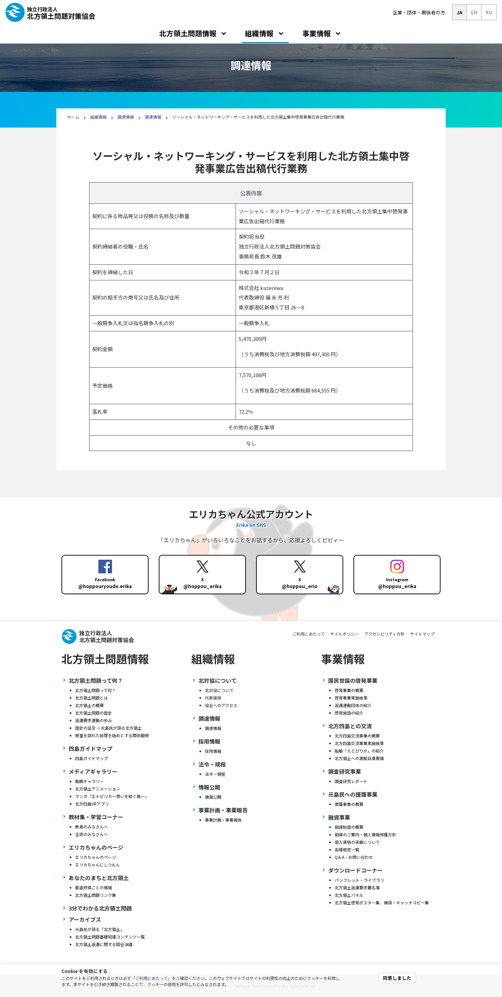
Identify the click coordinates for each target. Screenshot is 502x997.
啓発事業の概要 (349, 690)
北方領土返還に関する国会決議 (104, 944)
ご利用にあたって (151, 978)
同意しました (397, 977)
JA (459, 12)
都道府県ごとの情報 (93, 887)
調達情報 (125, 117)
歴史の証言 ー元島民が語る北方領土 (108, 728)
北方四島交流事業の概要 (357, 736)
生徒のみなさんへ (91, 834)
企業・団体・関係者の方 (419, 12)
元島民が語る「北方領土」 (99, 929)
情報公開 (213, 797)
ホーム (73, 117)
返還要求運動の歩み (93, 720)
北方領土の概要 (89, 705)
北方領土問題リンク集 (95, 895)
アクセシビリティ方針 (384, 634)
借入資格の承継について (357, 842)
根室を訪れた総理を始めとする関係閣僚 (112, 735)
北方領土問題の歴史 (93, 713)
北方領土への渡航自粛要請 (359, 758)
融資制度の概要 (349, 827)
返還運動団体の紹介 (353, 705)
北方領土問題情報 (188, 33)
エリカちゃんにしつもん (97, 864)
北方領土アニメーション (97, 789)
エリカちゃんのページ (95, 857)
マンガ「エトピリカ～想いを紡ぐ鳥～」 (112, 796)
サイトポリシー (344, 634)
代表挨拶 (213, 698)
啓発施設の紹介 (349, 713)
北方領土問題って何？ (95, 690)
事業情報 (316, 33)
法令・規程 (215, 774)
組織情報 (259, 33)
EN (474, 12)
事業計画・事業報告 (223, 820)
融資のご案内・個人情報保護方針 (365, 834)
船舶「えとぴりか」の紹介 (359, 751)
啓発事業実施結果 (351, 698)
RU (489, 12)
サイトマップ (422, 634)
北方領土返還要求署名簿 (357, 887)
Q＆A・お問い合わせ (354, 857)
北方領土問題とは (91, 698)
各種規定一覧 (347, 849)
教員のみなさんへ (91, 826)
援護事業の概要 (349, 804)
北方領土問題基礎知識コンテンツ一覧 (110, 937)
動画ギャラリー (89, 781)
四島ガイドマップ (91, 758)
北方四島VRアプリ (92, 804)
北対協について (219, 690)
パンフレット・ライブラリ (359, 880)
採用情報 (213, 751)
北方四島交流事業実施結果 (359, 743)
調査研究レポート (351, 781)
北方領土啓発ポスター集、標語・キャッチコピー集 (382, 902)
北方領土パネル (349, 895)
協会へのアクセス (221, 705)
